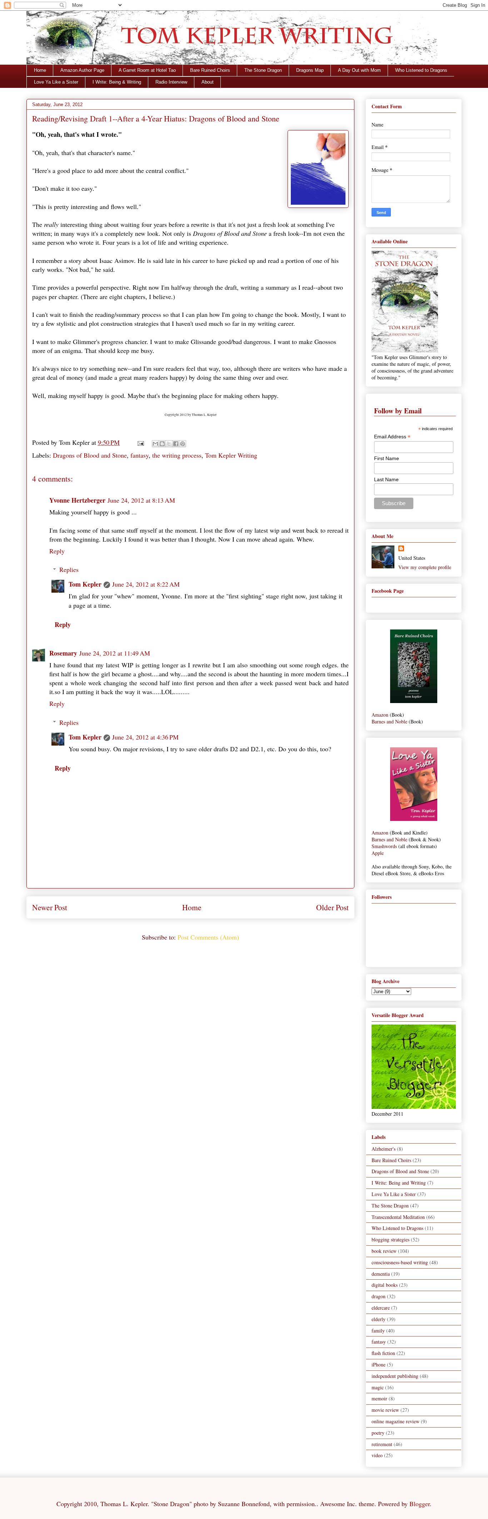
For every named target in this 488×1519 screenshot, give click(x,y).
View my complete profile (424, 567)
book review (384, 1250)
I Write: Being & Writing (117, 82)
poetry (378, 1432)
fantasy (139, 455)
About (207, 82)
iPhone (378, 1364)
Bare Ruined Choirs (210, 70)
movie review (385, 1409)
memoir (379, 1398)
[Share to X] (169, 443)
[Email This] (155, 443)
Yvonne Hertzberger (77, 500)
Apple (378, 853)
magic (378, 1387)
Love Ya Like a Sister (56, 82)
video (377, 1455)
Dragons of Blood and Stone (90, 455)
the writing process (176, 455)
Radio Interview (171, 82)
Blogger (419, 1503)
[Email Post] (140, 442)
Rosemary (63, 653)
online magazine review (395, 1421)
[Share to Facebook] (175, 443)
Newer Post (49, 907)
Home (40, 70)
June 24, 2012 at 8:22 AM (146, 584)
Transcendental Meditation (398, 1217)
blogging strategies (390, 1239)
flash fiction (383, 1353)
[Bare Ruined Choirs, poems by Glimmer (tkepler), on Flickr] (413, 701)
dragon (378, 1296)
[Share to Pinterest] (182, 443)
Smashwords (384, 846)
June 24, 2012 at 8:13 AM (141, 500)
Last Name (386, 479)
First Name (386, 458)
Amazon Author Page (82, 70)
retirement (382, 1444)
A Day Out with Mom (359, 70)
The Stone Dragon (263, 70)
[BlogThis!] (162, 443)
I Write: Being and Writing (399, 1182)
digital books (385, 1284)
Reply (57, 551)
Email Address (392, 436)
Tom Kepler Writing (231, 455)
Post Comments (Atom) (208, 937)
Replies (69, 569)
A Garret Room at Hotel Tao (147, 70)
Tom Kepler (85, 584)
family (378, 1330)
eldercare (381, 1307)
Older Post (332, 907)
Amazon (380, 714)
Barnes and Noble (389, 721)
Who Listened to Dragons (421, 70)
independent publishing (395, 1376)
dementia (381, 1273)
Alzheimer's (383, 1148)
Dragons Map (310, 70)
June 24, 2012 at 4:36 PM (145, 737)
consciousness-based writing (400, 1262)
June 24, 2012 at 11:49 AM (114, 653)
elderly (378, 1319)
